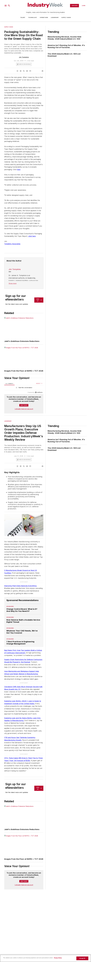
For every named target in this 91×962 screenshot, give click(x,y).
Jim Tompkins (24, 57)
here (18, 169)
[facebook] (17, 71)
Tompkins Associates (12, 244)
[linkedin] (21, 71)
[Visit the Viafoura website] (38, 392)
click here (32, 236)
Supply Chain (66, 17)
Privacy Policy (58, 957)
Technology (32, 17)
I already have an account (24, 409)
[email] (30, 71)
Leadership (55, 17)
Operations (44, 17)
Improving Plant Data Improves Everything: (20, 586)
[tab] (9, 383)
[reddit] (27, 71)
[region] (23, 388)
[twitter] (24, 71)
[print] (42, 71)
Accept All (82, 958)
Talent (22, 17)
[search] (9, 5)
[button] (5, 5)
